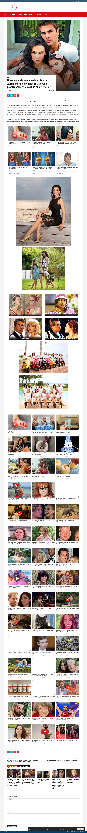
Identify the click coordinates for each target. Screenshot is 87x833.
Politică (6, 14)
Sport (45, 14)
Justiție (30, 14)
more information (72, 829)
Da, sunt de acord (80, 829)
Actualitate (13, 14)
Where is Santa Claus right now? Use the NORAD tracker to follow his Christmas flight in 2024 (28, 782)
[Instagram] (77, 1)
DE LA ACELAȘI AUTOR (24, 766)
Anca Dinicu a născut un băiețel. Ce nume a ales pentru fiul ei (72, 781)
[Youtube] (83, 1)
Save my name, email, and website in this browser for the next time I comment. (25, 823)
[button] (82, 14)
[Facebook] (74, 1)
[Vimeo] (81, 1)
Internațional (38, 14)
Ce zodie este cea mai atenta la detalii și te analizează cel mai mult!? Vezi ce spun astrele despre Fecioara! (23, 760)
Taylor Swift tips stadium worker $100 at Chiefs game (43, 781)
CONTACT (73, 831)
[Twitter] (79, 1)
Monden (20, 14)
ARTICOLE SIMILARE (12, 766)
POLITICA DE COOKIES (80, 831)
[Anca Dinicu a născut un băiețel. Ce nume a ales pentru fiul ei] (73, 773)
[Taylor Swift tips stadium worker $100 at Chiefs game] (43, 773)
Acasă (8, 18)
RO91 (68, 831)
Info (25, 14)
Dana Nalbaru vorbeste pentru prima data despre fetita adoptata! (63, 760)
